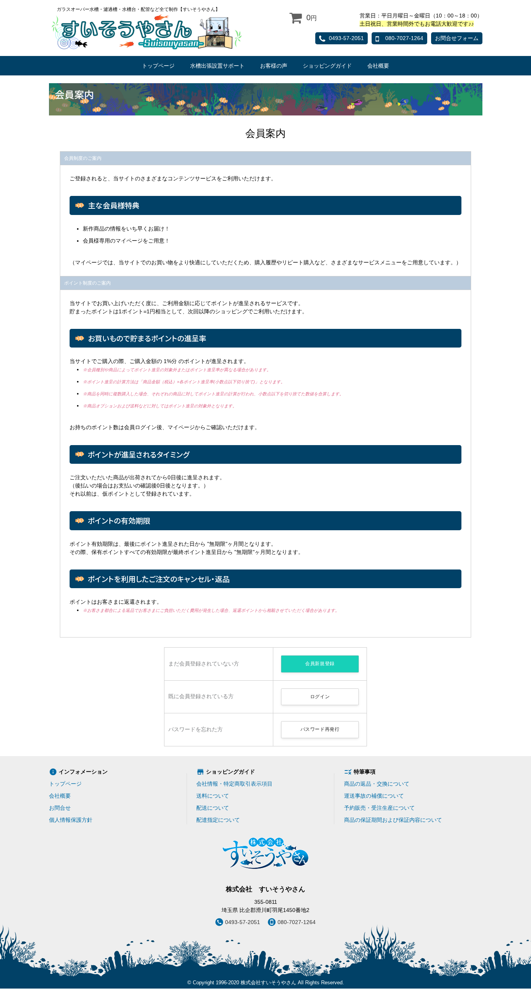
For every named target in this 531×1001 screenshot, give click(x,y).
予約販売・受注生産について (379, 808)
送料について (212, 796)
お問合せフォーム (457, 38)
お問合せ (60, 808)
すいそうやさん (147, 31)
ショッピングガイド (327, 66)
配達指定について (218, 820)
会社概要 (378, 66)
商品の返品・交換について (376, 784)
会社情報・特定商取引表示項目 (234, 784)
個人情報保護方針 (71, 820)
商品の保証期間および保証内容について (393, 820)
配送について (212, 808)
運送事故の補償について (374, 796)
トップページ (158, 66)
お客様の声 (273, 66)
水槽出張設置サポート (217, 66)
